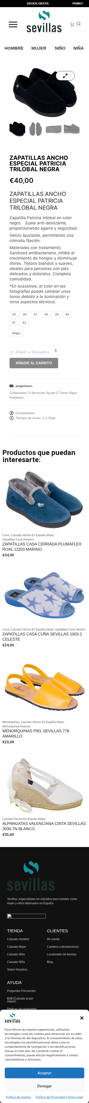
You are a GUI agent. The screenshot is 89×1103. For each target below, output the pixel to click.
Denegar (44, 1086)
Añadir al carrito (34, 363)
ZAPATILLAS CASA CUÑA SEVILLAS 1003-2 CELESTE (42, 637)
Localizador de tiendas (61, 954)
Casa (6, 535)
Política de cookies (18, 1097)
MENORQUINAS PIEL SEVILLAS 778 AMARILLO (35, 733)
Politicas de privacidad (21, 1009)
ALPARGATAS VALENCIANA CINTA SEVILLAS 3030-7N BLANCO (44, 826)
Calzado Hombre (18, 939)
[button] (82, 1018)
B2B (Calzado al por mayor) (20, 1000)
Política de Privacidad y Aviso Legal (59, 1097)
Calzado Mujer (16, 946)
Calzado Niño (16, 954)
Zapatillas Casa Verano (70, 629)
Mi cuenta (53, 939)
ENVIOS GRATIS (34, 3)
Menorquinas (11, 722)
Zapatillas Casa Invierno (18, 539)
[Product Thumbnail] (65, 75)
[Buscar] (78, 24)
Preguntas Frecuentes (21, 991)
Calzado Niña (16, 962)
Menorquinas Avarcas (16, 726)
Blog (50, 962)
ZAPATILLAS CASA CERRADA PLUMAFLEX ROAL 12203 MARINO (41, 547)
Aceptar (44, 1073)
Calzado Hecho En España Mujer (32, 535)
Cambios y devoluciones (63, 946)
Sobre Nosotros (17, 969)
